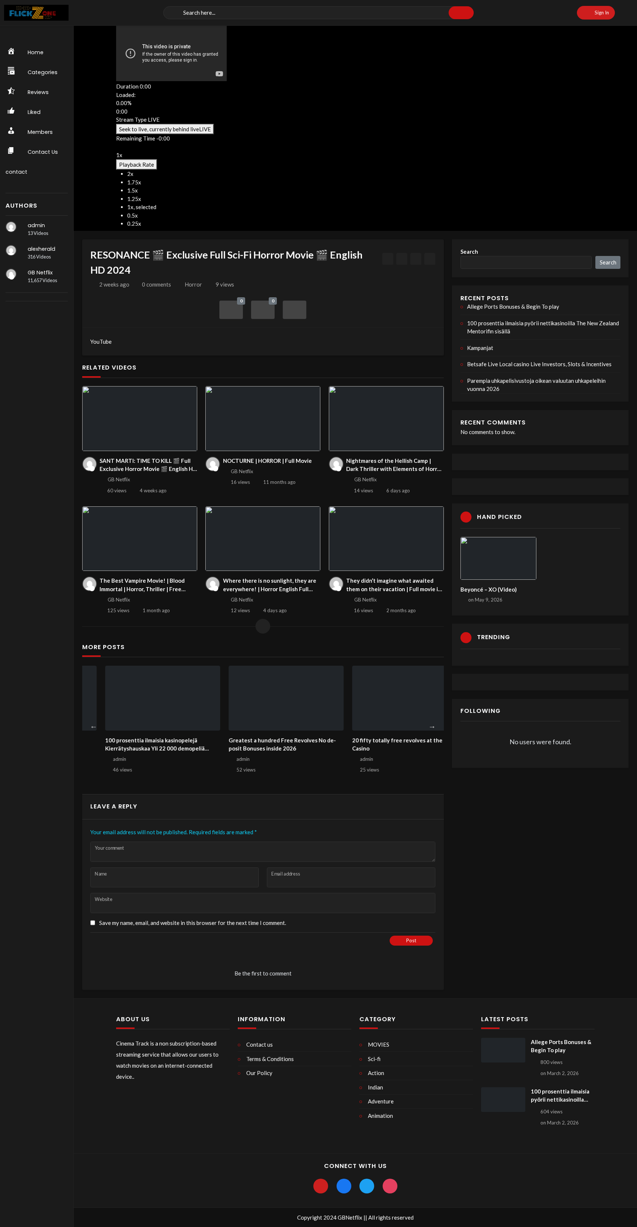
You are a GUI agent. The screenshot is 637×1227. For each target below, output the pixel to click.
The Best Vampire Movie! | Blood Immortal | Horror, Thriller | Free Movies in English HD (142, 585)
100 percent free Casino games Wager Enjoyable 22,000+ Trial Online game (382, 744)
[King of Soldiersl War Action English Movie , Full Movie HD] (416, 259)
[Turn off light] (388, 259)
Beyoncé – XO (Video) (488, 589)
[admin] (11, 226)
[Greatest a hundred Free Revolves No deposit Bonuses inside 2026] (143, 698)
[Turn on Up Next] (402, 259)
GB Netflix (40, 272)
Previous (93, 725)
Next (432, 725)
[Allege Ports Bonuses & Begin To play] (503, 1050)
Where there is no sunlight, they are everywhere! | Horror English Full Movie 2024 (269, 585)
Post (411, 940)
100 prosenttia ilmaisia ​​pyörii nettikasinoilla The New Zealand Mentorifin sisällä (543, 327)
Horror (193, 284)
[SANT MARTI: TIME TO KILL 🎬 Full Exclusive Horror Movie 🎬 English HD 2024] (139, 418)
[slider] (171, 103)
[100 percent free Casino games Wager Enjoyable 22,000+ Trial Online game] (390, 698)
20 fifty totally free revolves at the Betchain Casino (266, 744)
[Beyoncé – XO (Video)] (498, 558)
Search (469, 251)
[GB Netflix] (11, 274)
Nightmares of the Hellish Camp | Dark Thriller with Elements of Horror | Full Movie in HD (394, 465)
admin (36, 225)
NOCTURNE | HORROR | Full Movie (267, 460)
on (485, 600)
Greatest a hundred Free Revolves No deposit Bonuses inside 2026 (139, 744)
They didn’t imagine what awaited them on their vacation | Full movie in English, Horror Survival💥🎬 (393, 585)
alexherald (41, 249)
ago (114, 284)
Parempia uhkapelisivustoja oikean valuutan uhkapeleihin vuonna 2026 (536, 384)
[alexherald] (11, 250)
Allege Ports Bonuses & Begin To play (513, 306)
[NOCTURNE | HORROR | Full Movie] (262, 418)
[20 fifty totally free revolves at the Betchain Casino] (267, 698)
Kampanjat (480, 347)
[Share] (294, 310)
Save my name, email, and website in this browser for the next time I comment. (192, 922)
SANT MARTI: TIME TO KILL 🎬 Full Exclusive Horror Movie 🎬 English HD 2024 (148, 465)
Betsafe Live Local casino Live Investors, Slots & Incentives (539, 364)
